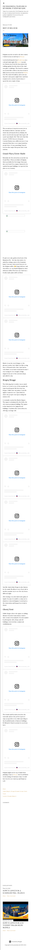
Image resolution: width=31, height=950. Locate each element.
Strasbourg (21, 60)
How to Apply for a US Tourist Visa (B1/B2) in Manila (13, 925)
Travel (4, 793)
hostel (19, 62)
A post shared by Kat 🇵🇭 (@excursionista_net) (16, 123)
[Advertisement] (15, 864)
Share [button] (4, 789)
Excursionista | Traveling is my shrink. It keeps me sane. (15, 7)
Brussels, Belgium (12, 796)
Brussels (17, 791)
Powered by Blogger (17, 941)
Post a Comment (11, 896)
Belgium (8, 791)
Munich (25, 72)
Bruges (13, 791)
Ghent (25, 791)
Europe (22, 56)
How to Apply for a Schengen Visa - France (14, 891)
